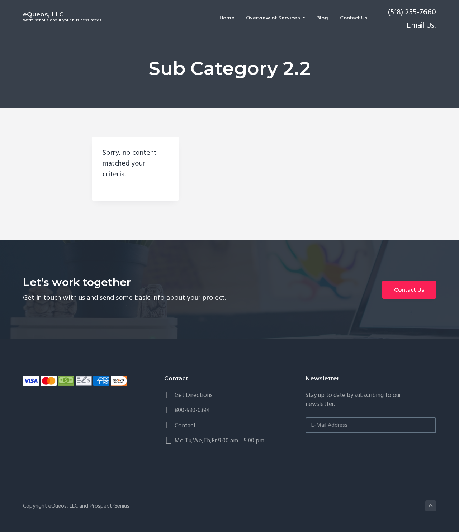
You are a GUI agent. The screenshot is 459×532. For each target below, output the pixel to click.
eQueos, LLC (43, 14)
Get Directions (194, 395)
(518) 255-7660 (412, 12)
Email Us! (421, 25)
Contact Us (409, 289)
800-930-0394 (192, 410)
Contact (185, 426)
